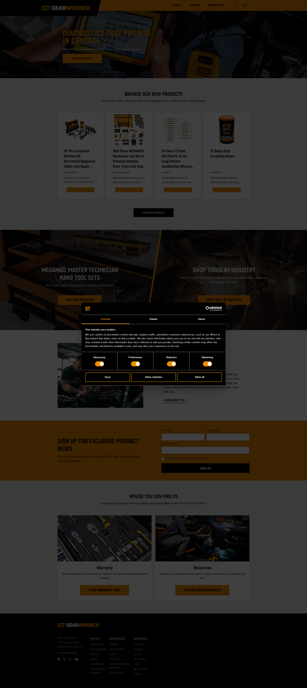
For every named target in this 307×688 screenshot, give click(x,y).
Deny (107, 377)
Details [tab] (153, 319)
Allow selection (153, 377)
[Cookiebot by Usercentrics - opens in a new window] (208, 308)
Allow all (199, 377)
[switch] (135, 363)
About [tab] (201, 319)
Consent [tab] (105, 319)
